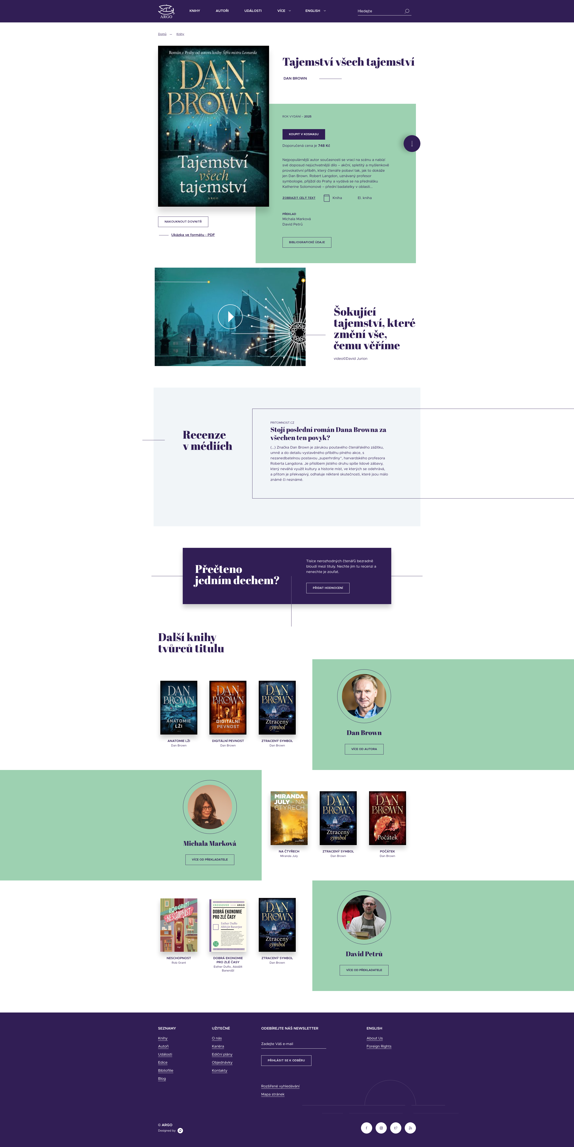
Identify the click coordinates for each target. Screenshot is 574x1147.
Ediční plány (222, 1054)
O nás (217, 1038)
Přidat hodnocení (328, 588)
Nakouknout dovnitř (183, 221)
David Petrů (364, 953)
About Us (375, 1038)
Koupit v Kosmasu (304, 134)
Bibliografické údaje (307, 242)
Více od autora (364, 749)
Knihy (194, 11)
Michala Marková (209, 843)
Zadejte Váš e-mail (277, 1044)
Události (253, 11)
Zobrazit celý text (299, 198)
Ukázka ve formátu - (193, 235)
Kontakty (219, 1071)
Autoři (222, 11)
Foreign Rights (379, 1046)
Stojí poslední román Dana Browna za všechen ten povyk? (328, 433)
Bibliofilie (165, 1071)
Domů (162, 34)
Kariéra (218, 1046)
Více (281, 11)
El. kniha (365, 198)
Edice (162, 1063)
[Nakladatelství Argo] (166, 11)
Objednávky (222, 1063)
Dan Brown (364, 732)
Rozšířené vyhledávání (280, 1086)
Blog (162, 1079)
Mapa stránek (273, 1094)
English (312, 11)
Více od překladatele (210, 859)
